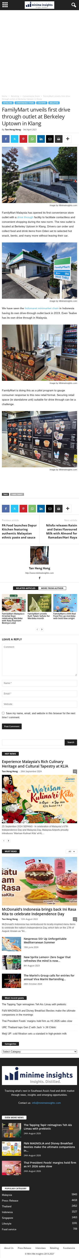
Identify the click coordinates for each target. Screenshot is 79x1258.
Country (42, 103)
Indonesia (7, 1212)
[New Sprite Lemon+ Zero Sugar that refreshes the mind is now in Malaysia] (11, 962)
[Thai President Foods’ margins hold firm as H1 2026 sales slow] (11, 1168)
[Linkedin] (41, 139)
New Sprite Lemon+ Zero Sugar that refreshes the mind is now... (47, 959)
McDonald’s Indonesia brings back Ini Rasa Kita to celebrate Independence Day (39, 911)
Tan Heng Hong (13, 129)
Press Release (10, 1200)
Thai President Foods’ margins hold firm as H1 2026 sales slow (37, 1021)
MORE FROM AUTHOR (52, 588)
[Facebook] (6, 139)
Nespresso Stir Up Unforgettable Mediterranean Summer (45, 940)
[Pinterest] (23, 139)
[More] (68, 139)
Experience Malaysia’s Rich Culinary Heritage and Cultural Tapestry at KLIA (35, 764)
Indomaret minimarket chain (42, 308)
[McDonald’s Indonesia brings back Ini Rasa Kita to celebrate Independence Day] (39, 881)
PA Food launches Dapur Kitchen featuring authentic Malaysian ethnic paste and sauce (19, 531)
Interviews (40, 1248)
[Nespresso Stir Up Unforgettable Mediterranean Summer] (11, 944)
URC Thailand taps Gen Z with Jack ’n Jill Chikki (29, 1027)
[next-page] (42, 629)
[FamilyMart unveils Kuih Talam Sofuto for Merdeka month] (39, 603)
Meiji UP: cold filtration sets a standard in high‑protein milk (34, 1033)
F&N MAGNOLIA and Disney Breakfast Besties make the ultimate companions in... (49, 1146)
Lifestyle (6, 1223)
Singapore (7, 1217)
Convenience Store (31, 96)
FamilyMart (17, 494)
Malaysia (54, 103)
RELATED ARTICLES (25, 588)
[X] (14, 139)
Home (4, 96)
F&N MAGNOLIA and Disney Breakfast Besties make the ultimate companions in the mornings (38, 1012)
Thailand (6, 1206)
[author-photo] (39, 555)
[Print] (59, 139)
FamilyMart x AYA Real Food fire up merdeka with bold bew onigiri (64, 616)
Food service (9, 1229)
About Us (8, 1248)
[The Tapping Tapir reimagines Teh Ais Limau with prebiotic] (11, 1130)
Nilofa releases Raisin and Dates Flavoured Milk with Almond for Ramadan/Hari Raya (61, 531)
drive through (25, 217)
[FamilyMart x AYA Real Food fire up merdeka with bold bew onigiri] (65, 603)
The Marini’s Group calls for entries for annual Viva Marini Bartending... (49, 977)
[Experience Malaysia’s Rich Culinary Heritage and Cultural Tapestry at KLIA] (39, 799)
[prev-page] (37, 629)
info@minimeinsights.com (46, 1102)
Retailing (15, 96)
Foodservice (69, 1248)
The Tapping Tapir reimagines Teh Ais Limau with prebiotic (34, 1004)
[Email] (50, 139)
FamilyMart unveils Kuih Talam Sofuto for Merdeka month (39, 616)
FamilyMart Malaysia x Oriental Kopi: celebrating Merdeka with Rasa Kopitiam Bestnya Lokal (13, 618)
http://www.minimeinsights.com (39, 573)
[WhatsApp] (32, 139)
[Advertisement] (39, 51)
